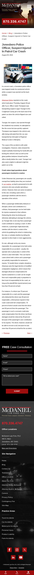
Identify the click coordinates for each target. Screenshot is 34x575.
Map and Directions (9, 448)
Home (4, 33)
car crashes (7, 184)
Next (28, 333)
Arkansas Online (7, 100)
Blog (10, 33)
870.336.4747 (14, 21)
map (6, 573)
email (28, 573)
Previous (7, 333)
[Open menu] (29, 6)
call (17, 573)
